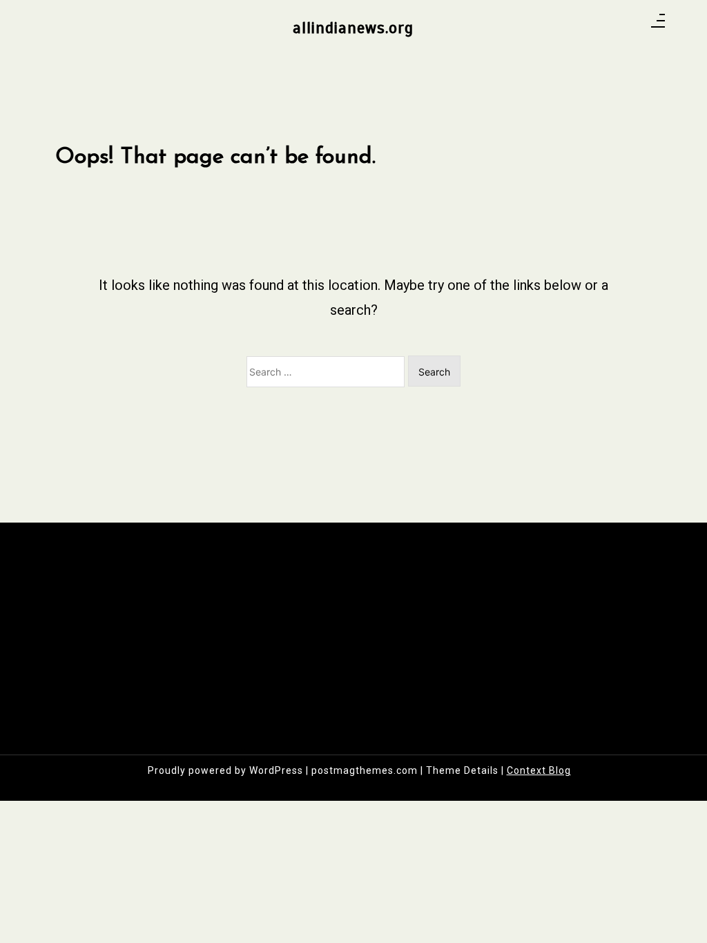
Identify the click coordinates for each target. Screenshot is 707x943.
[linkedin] (613, 25)
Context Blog (539, 770)
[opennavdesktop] (658, 25)
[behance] (631, 25)
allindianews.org (353, 28)
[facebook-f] (577, 25)
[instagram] (595, 25)
